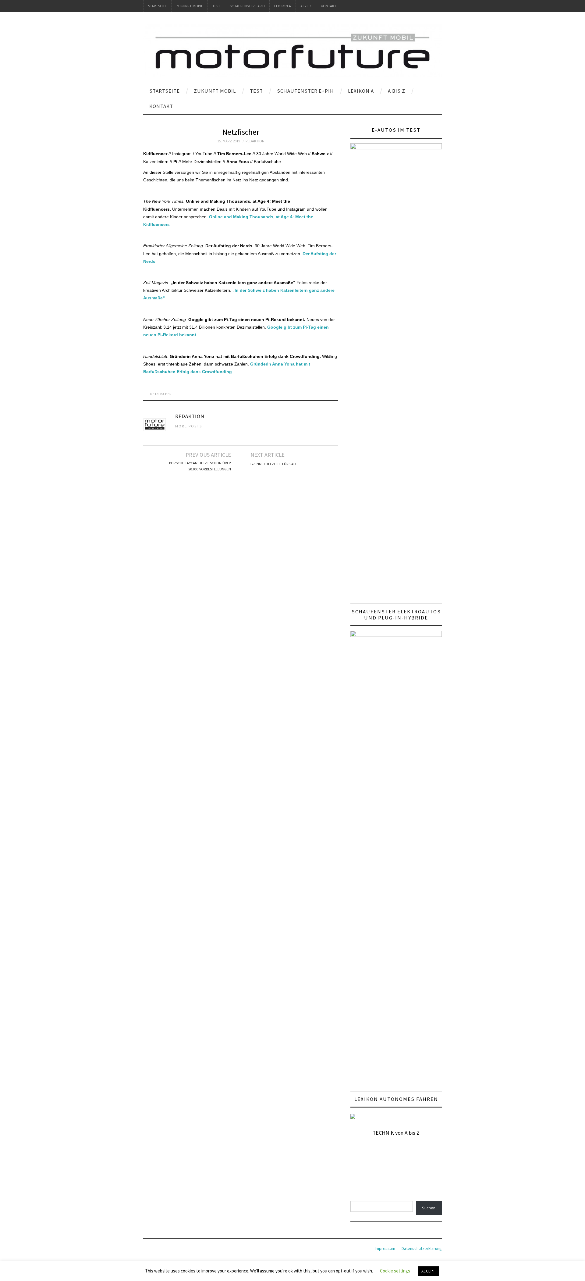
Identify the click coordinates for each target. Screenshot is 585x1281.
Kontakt (328, 6)
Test (216, 6)
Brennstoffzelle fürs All (273, 464)
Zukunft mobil (189, 6)
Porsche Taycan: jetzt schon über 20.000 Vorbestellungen (200, 466)
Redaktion (255, 141)
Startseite (157, 6)
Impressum (385, 1248)
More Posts (188, 426)
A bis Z (305, 6)
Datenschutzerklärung (422, 1248)
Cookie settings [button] (395, 1271)
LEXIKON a (282, 6)
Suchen (428, 1208)
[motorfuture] (292, 50)
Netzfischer (161, 393)
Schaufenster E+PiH (247, 6)
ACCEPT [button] (428, 1271)
